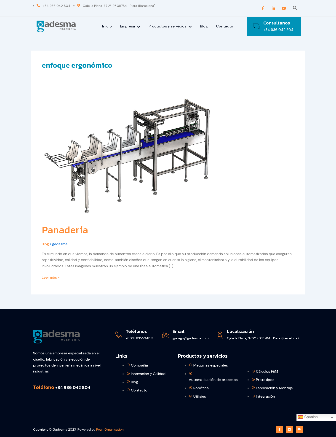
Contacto (224, 26)
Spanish (310, 417)
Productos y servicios (167, 26)
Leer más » (50, 277)
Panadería (65, 229)
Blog (204, 26)
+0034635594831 (139, 338)
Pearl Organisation (110, 429)
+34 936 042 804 (278, 29)
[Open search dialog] (294, 8)
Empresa (127, 26)
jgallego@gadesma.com (191, 338)
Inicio (107, 26)
